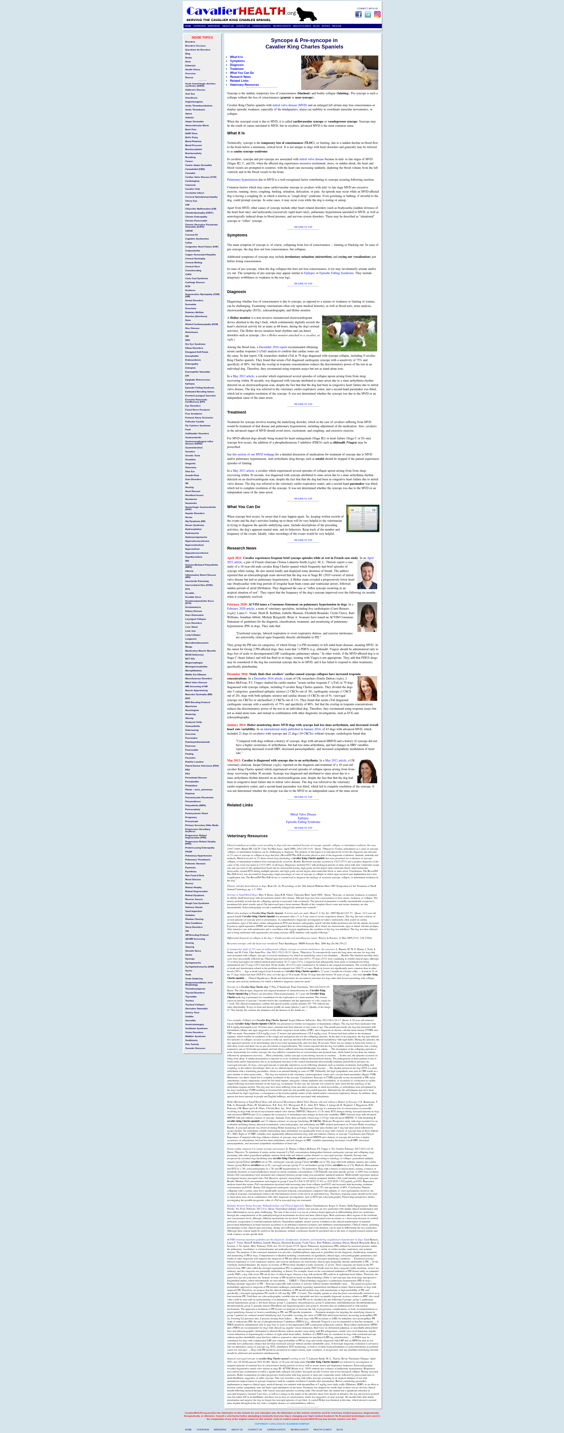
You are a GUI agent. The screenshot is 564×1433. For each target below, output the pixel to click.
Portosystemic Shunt (196, 813)
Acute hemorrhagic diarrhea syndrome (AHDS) (200, 84)
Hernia (188, 517)
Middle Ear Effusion (195, 674)
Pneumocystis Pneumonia (199, 797)
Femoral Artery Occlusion (199, 417)
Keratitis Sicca (193, 597)
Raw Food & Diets (194, 875)
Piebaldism (191, 785)
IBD (187, 561)
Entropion (190, 368)
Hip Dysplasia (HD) (195, 521)
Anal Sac (190, 94)
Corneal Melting (193, 262)
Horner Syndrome (194, 525)
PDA (187, 769)
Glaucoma (190, 467)
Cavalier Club (192, 189)
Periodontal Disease (196, 777)
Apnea (188, 113)
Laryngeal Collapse (195, 619)
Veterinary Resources (244, 84)
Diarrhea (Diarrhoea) (196, 316)
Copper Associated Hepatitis (200, 254)
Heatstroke (191, 503)
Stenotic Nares (193, 951)
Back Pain (190, 129)
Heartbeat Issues (194, 495)
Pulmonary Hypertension (198, 855)
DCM (187, 286)
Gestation (190, 459)
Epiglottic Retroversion (197, 380)
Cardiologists (192, 181)
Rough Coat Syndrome (197, 903)
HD (186, 483)
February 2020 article (240, 608)
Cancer (189, 161)
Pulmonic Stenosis (195, 863)
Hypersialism (192, 549)
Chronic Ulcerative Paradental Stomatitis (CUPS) (201, 225)
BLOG (316, 26)
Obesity (189, 718)
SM (187, 931)
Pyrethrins (191, 871)
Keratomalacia (193, 607)
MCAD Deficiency (194, 654)
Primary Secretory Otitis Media (202, 825)
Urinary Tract (192, 1012)
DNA (187, 340)
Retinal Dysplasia (194, 895)
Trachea (189, 1000)
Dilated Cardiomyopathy (198, 324)
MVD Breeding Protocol (197, 702)
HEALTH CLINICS (302, 26)
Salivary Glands (194, 907)
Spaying (189, 947)
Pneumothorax (193, 801)
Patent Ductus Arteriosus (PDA (201, 766)
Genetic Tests (192, 455)
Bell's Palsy (191, 137)
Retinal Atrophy (193, 887)
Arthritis (189, 117)
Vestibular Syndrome (196, 1028)
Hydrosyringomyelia (196, 537)
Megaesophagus (194, 662)
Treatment (236, 69)
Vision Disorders (194, 1032)
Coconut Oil (191, 235)
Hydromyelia (192, 533)
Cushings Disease (195, 282)
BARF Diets (191, 133)
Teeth (188, 974)
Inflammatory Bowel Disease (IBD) (200, 576)
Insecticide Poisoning (197, 581)
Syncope (190, 959)
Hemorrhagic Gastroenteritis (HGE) (200, 508)
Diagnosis (237, 65)
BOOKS (326, 26)
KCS (187, 589)
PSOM (188, 851)
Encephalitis (192, 356)
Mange (188, 647)
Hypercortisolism (194, 545)
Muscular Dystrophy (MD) (198, 694)
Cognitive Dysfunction (197, 239)
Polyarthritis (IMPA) (195, 805)
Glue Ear (190, 471)
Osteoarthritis (192, 726)
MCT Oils (190, 658)
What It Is (236, 57)
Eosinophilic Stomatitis (197, 372)
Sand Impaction (193, 911)
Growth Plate (192, 475)
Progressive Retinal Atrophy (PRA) (200, 842)
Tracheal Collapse (195, 1004)
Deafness (190, 290)
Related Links (239, 80)
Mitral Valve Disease (303, 814)
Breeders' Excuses (195, 46)
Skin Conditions (193, 923)
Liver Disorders (193, 623)
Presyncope (191, 821)
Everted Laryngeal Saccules (200, 395)
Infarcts (189, 571)
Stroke (188, 955)
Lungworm (191, 639)
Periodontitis (192, 781)
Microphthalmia (193, 670)
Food (188, 429)
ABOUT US (228, 26)
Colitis (188, 242)
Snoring (189, 943)
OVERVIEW (199, 26)
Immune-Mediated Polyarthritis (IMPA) (201, 566)
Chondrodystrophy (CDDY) (199, 213)
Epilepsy (309, 273)
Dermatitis (190, 304)
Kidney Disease (193, 611)
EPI (187, 376)
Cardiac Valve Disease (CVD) (200, 177)
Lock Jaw (190, 631)
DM (187, 336)
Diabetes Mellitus (194, 312)
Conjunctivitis (192, 250)
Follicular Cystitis (194, 421)
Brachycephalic (193, 149)
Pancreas (190, 746)
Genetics (190, 451)
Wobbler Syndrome (195, 1036)
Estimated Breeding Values (199, 391)
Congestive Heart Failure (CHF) (201, 246)
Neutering (190, 714)
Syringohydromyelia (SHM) (199, 966)
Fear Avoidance (193, 413)
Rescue (189, 77)
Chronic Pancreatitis (196, 220)
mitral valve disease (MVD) (290, 105)
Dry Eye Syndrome (195, 344)
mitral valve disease (311, 159)
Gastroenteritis (193, 437)
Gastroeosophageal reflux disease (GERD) (199, 442)
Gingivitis (190, 463)
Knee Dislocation (194, 615)
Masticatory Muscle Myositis (200, 651)
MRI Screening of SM (196, 686)
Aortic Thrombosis (195, 109)
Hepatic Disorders (195, 513)
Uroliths (189, 1016)
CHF (187, 205)
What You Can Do (242, 72)
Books (188, 57)
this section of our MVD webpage (253, 454)
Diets (188, 61)
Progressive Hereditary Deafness (197, 830)
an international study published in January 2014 (290, 729)
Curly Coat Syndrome (196, 278)
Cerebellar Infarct (194, 193)
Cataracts (190, 185)
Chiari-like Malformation (198, 209)
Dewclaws (190, 308)
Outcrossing (192, 730)
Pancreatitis (191, 750)
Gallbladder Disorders (197, 433)
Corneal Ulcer (192, 266)
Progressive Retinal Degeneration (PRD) (196, 836)
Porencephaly (192, 809)
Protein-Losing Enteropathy (200, 847)
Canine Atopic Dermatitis (198, 165)
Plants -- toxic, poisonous (199, 789)
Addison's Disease (195, 90)
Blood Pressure (193, 145)
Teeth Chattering (194, 978)
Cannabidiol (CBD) (195, 169)
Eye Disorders (193, 406)
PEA (187, 773)
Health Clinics (192, 69)
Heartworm (191, 499)
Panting (189, 754)
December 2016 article (268, 678)
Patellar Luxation (194, 762)
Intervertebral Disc (195, 585)
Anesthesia (191, 98)
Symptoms (237, 61)
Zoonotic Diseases (195, 1048)
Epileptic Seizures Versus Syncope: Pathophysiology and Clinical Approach (265, 1205)
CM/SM (189, 231)
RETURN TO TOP (303, 227)
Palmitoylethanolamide (197, 742)
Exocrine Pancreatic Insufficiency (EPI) (196, 400)
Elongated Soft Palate (196, 352)
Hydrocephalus (193, 529)
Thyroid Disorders (195, 992)
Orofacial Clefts (193, 722)
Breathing (190, 157)
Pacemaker (191, 738)
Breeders (190, 42)
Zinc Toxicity (192, 1044)
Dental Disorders (194, 300)
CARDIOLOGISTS (261, 26)
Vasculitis (190, 1020)
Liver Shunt (191, 627)
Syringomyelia (193, 963)
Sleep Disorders (194, 927)
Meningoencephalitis (196, 666)
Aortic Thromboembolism (198, 105)
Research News (240, 76)
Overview (190, 73)
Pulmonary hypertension (242, 179)
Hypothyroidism (193, 557)
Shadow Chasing (194, 919)
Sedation (190, 915)
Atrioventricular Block (197, 125)
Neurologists (192, 710)
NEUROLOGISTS (282, 26)
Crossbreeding (193, 270)
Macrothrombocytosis (197, 643)
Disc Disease (192, 328)
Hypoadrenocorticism (196, 553)
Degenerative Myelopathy (199, 294)
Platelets (190, 793)
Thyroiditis (191, 996)
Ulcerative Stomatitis (196, 1008)
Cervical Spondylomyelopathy (201, 197)
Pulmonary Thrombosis (197, 859)
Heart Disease (192, 491)
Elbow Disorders (194, 348)
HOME (188, 26)
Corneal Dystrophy (195, 258)
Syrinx (188, 970)
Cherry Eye (191, 201)
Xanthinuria (191, 1040)
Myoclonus (191, 706)
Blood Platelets (193, 141)
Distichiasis (191, 332)
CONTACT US (243, 26)
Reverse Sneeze (194, 899)
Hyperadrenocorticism (197, 541)
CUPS (188, 274)
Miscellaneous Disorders (198, 678)
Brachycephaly (193, 153)
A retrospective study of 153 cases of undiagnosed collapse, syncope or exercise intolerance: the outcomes (281, 949)
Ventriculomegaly (194, 1024)
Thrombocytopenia (195, 989)
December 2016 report (273, 347)
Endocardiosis (193, 360)
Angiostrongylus (194, 101)
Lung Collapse (193, 635)
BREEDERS (214, 26)
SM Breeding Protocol (197, 935)
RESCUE (336, 26)
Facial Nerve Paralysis (197, 409)
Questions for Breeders (197, 49)
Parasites (190, 758)
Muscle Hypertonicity (196, 690)
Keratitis (189, 593)
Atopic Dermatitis (194, 121)
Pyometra (190, 867)
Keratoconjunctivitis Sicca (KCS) (199, 602)
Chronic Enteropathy (196, 216)
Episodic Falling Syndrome (336, 273)
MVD (187, 698)
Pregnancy (191, 817)
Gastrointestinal (193, 447)
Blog (187, 53)
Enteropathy (191, 364)
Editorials (190, 65)
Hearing (189, 487)
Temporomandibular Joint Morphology (199, 983)
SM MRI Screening (195, 939)
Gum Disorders (193, 479)
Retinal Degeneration (196, 891)
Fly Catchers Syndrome (198, 425)
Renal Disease (193, 879)
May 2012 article (243, 376)
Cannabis (190, 173)
